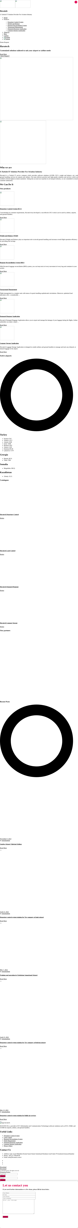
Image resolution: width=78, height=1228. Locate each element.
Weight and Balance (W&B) (9, 236)
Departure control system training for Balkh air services (18, 1115)
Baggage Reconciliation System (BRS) (12, 262)
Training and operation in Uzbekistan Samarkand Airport (18, 975)
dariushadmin (6, 840)
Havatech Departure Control (9, 514)
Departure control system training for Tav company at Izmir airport (22, 917)
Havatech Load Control (7, 551)
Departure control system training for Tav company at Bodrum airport (23, 1042)
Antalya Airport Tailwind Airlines (11, 844)
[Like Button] (1, 1048)
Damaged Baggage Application (10, 316)
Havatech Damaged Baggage (9, 587)
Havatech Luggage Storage (8, 623)
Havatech (3, 11)
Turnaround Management (8, 289)
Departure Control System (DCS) (11, 209)
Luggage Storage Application (9, 343)
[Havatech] (7, 7)
